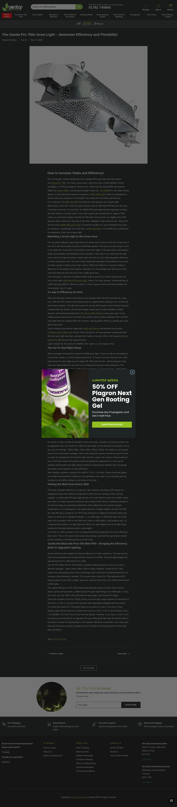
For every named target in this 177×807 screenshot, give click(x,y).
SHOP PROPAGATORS (112, 425)
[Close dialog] (132, 372)
